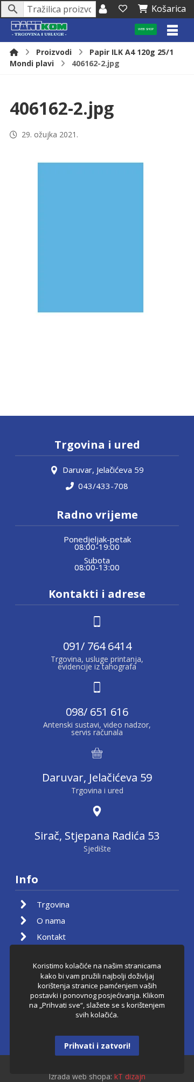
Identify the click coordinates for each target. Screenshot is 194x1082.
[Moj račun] (103, 8)
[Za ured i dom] (39, 29)
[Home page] (14, 52)
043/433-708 (103, 485)
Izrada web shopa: (80, 1076)
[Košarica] (122, 8)
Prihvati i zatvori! (97, 1046)
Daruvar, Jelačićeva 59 (103, 469)
